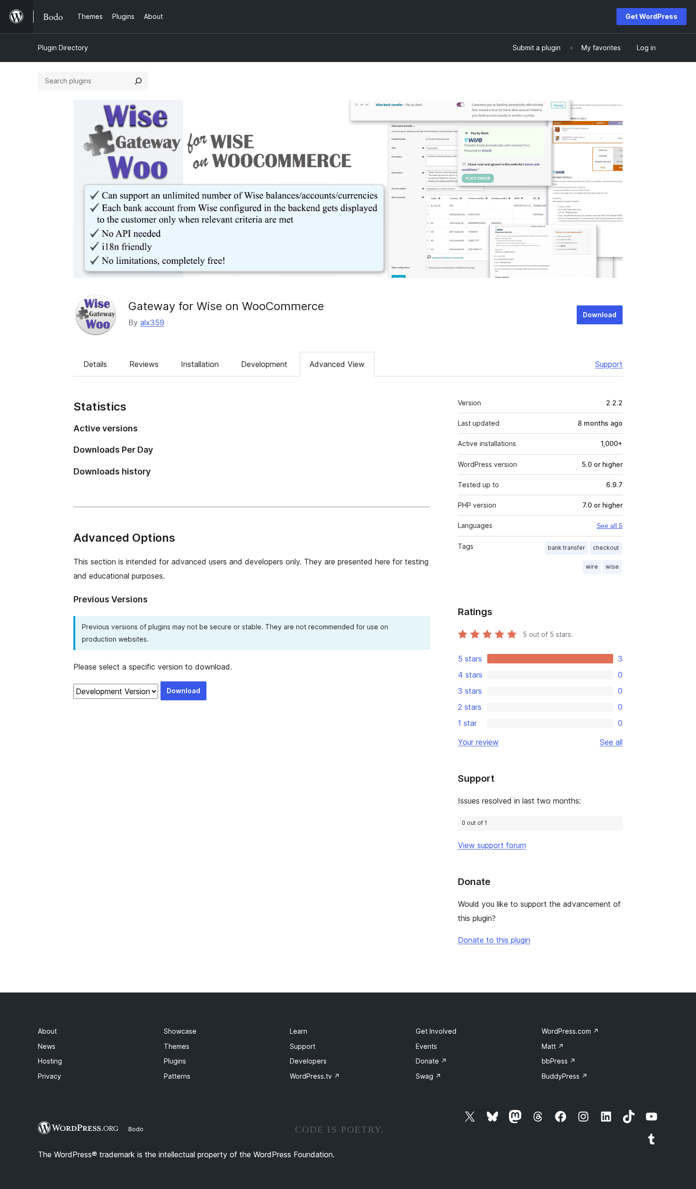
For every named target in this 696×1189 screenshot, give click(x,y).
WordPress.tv (315, 1076)
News (46, 1046)
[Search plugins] (138, 81)
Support (609, 364)
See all (611, 742)
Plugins (175, 1061)
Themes (176, 1046)
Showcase (180, 1031)
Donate (431, 1061)
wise (612, 566)
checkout (606, 547)
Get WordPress (651, 16)
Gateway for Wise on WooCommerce (226, 306)
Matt (553, 1046)
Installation (200, 364)
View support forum (492, 845)
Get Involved (436, 1031)
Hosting (50, 1061)
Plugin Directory (63, 48)
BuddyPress (565, 1076)
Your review (478, 742)
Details (95, 364)
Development (264, 364)
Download (599, 315)
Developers (308, 1061)
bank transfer (566, 547)
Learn (298, 1031)
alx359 (152, 322)
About (47, 1031)
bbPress (559, 1061)
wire (592, 566)
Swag (428, 1076)
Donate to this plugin (494, 940)
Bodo (135, 1129)
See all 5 (610, 525)
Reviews (144, 364)
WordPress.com (570, 1031)
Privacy (49, 1076)
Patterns (177, 1076)
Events (426, 1046)
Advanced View (337, 364)
